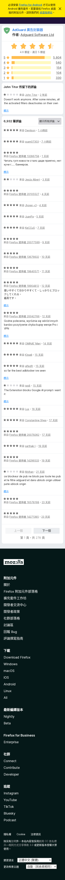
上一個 (18, 530)
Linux (8, 691)
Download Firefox (17, 657)
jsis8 (27, 385)
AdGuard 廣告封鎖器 (27, 30)
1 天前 (45, 156)
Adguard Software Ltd (37, 35)
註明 (13, 841)
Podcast (10, 820)
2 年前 (43, 94)
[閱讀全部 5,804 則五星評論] (31, 57)
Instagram (11, 793)
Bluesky (9, 813)
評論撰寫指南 (13, 638)
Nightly (9, 716)
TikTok (9, 807)
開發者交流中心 (15, 605)
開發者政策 (12, 612)
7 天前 (41, 227)
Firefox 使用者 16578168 (24, 502)
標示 (6, 110)
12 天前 (46, 285)
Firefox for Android (30, 4)
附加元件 (10, 578)
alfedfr (29, 366)
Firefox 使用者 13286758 (24, 156)
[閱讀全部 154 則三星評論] (31, 67)
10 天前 (46, 256)
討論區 (8, 625)
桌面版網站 (46, 12)
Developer (11, 774)
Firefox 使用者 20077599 (24, 242)
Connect (10, 761)
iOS (6, 677)
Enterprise (11, 742)
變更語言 (9, 860)
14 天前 (47, 343)
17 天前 (53, 420)
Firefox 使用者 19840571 (24, 271)
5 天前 (40, 216)
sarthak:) (30, 446)
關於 (7, 585)
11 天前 (46, 271)
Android (10, 684)
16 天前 (36, 409)
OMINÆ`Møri (33, 343)
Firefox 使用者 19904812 (24, 285)
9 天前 (46, 242)
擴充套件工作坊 (15, 598)
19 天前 (42, 446)
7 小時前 (46, 141)
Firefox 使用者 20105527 (24, 194)
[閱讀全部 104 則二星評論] (31, 72)
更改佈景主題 (11, 866)
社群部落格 (12, 618)
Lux (27, 409)
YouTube (10, 800)
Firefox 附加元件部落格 (21, 591)
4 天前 (45, 194)
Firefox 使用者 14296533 (24, 460)
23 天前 (46, 502)
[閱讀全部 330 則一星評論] (31, 77)
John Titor (31, 94)
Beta (7, 723)
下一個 (46, 530)
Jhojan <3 (31, 205)
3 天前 (46, 179)
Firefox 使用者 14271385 (24, 516)
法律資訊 (36, 834)
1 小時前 (42, 130)
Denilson (30, 130)
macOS (9, 671)
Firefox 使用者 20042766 (24, 316)
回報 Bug (10, 632)
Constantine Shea (35, 420)
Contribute (12, 768)
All (5, 698)
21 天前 (40, 471)
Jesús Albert (32, 179)
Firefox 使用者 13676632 (24, 256)
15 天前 (39, 354)
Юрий (28, 354)
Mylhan (29, 471)
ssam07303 (32, 141)
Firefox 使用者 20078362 (24, 434)
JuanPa (29, 216)
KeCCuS (30, 227)
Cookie (21, 834)
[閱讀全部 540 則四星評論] (31, 62)
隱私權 (7, 834)
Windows (11, 664)
